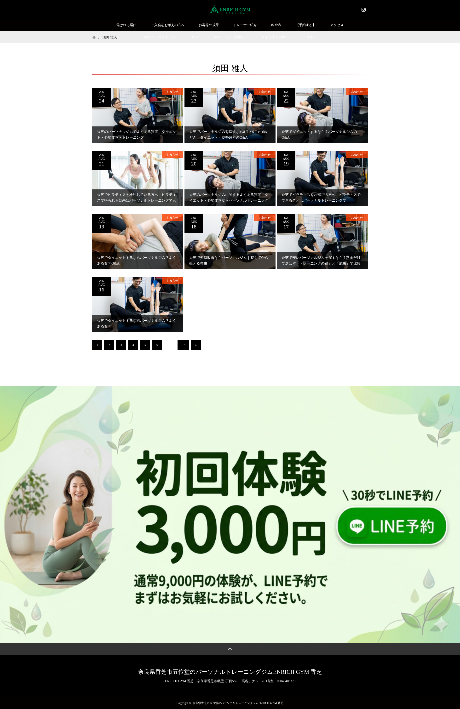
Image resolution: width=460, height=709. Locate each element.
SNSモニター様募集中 (230, 37)
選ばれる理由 (126, 25)
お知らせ (172, 91)
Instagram (363, 8)
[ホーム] (93, 33)
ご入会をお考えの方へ (167, 25)
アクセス (337, 25)
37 (183, 345)
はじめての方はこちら (161, 37)
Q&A (196, 37)
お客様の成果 (209, 25)
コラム (311, 37)
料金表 (276, 25)
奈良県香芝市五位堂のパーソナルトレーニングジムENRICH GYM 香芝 (230, 672)
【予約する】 (306, 25)
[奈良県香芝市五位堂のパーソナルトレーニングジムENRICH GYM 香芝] (230, 9)
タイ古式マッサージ (276, 37)
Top (448, 697)
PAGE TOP (445, 682)
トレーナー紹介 (245, 25)
